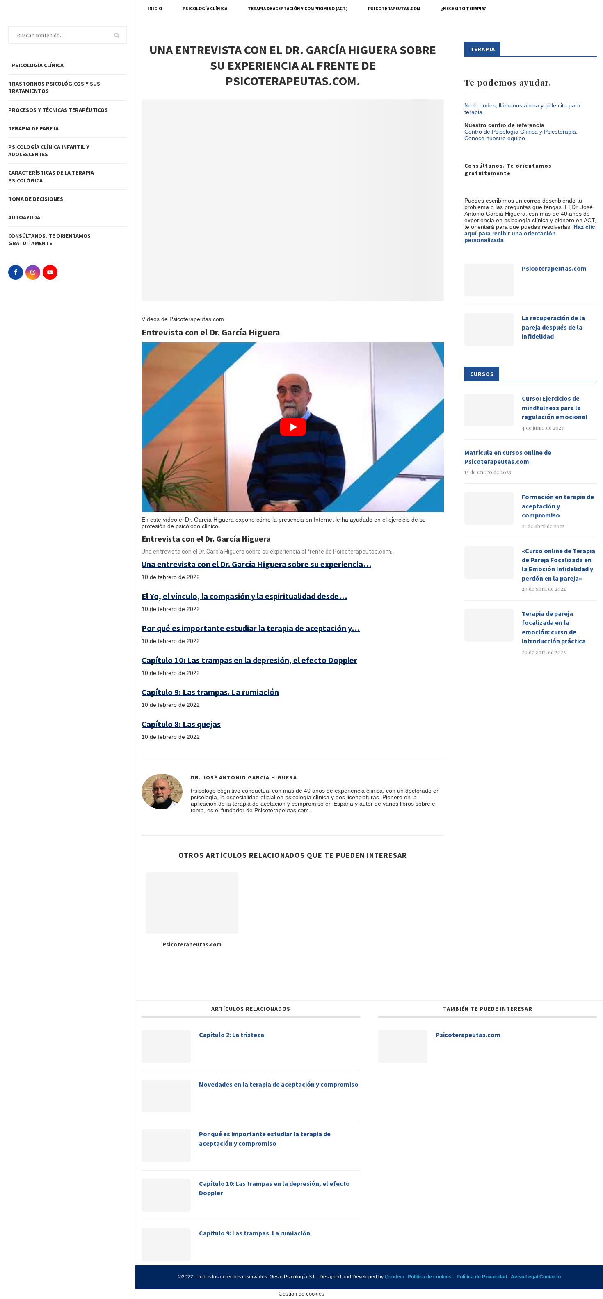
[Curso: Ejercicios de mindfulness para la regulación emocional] (489, 410)
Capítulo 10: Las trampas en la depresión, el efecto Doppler (249, 660)
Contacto (550, 1277)
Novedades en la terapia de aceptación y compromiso (279, 1084)
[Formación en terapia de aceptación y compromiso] (489, 508)
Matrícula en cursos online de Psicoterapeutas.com (507, 456)
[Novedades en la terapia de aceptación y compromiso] (166, 1096)
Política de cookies (430, 1277)
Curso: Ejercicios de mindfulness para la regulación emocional (554, 407)
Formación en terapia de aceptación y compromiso (558, 505)
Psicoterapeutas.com (394, 8)
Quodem (394, 1277)
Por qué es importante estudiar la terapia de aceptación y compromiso (265, 1138)
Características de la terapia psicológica (51, 176)
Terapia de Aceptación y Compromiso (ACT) (297, 8)
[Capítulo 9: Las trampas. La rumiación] (166, 1244)
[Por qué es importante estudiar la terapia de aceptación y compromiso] (166, 1145)
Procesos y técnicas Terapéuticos (58, 110)
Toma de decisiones (35, 199)
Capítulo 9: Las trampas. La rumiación (210, 692)
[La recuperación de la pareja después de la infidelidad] (489, 329)
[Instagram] (32, 272)
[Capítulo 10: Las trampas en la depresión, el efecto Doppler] (166, 1195)
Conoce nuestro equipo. (495, 138)
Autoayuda (24, 217)
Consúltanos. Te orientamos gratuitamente (49, 239)
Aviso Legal (524, 1277)
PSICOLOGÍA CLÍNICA (37, 65)
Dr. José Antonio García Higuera (244, 777)
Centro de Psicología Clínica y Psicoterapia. (521, 131)
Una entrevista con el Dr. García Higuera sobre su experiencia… (256, 564)
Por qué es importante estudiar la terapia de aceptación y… (251, 628)
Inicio (155, 8)
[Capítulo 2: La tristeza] (166, 1046)
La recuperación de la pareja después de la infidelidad (553, 327)
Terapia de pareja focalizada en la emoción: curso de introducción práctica (554, 627)
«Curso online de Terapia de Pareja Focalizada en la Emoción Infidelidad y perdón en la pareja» (558, 564)
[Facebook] (15, 272)
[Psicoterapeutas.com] (192, 903)
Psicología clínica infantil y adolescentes (48, 150)
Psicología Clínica (205, 8)
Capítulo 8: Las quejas (181, 724)
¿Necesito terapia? (463, 8)
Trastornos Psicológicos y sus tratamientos (54, 87)
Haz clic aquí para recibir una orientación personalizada (529, 233)
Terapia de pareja (33, 128)
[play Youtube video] (293, 427)
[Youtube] (50, 272)
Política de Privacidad (482, 1277)
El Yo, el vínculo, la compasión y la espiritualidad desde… (244, 596)
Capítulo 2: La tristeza (231, 1034)
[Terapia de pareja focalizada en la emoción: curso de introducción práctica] (489, 625)
